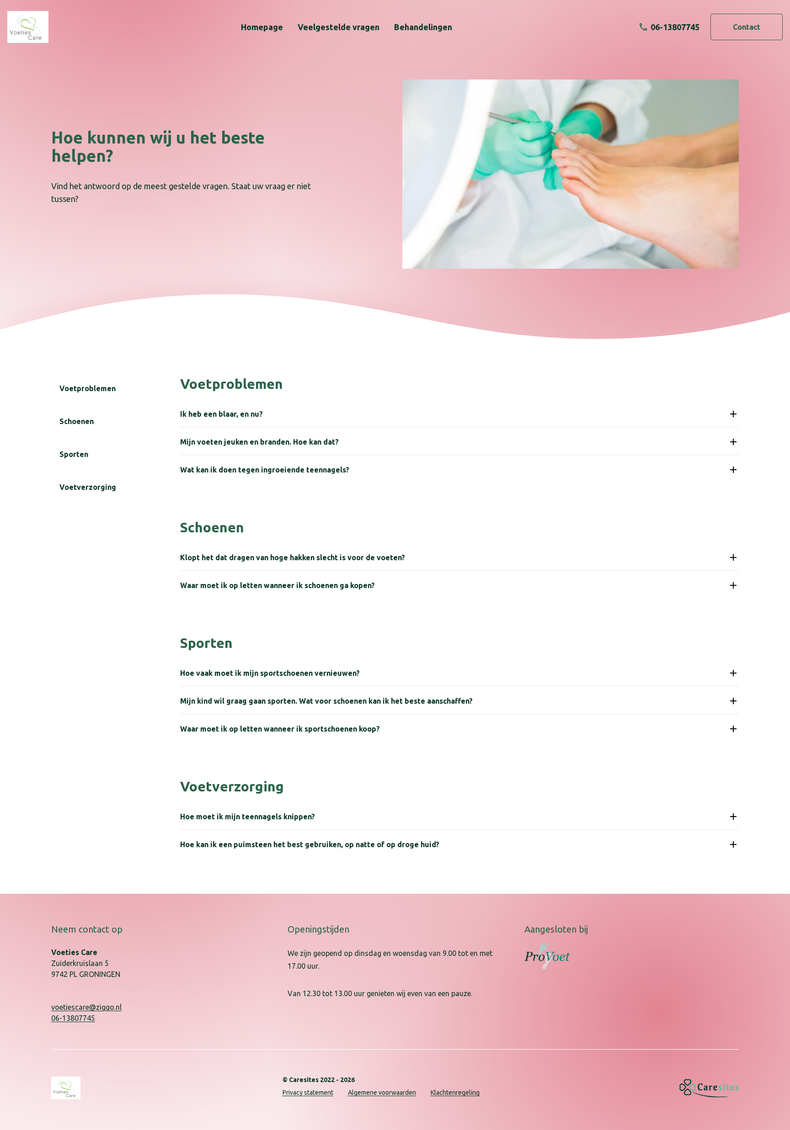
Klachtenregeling (455, 1092)
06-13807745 (73, 1018)
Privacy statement (308, 1092)
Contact (746, 27)
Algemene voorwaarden (382, 1092)
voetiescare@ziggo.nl (86, 1007)
